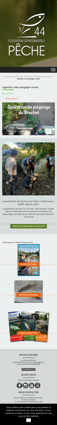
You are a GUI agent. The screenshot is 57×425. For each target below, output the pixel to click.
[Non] (53, 414)
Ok (28, 420)
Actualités (14, 76)
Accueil (6, 76)
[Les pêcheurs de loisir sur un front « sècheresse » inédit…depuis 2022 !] (28, 169)
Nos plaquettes (28, 333)
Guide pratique (28, 264)
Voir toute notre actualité (28, 226)
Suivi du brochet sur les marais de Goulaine (36, 76)
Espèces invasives (28, 295)
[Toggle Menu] (53, 69)
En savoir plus (28, 369)
